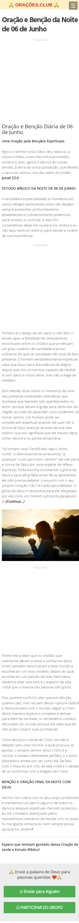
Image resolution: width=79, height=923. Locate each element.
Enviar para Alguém (41, 891)
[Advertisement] (39, 82)
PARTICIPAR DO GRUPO (41, 907)
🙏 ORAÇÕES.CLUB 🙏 (33, 4)
